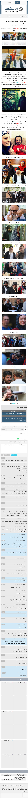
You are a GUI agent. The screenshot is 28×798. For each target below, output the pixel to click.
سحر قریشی (5, 427)
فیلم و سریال (14, 25)
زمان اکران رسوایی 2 (13, 427)
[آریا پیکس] (14, 9)
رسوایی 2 (17, 28)
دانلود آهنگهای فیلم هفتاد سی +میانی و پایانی (7, 774)
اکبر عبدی (17, 82)
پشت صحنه (3, 429)
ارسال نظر (13, 454)
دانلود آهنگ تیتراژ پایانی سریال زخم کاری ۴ (20, 774)
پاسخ (2, 457)
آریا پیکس (14, 403)
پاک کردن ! (6, 454)
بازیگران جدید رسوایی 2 (22, 427)
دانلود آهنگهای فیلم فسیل (7, 779)
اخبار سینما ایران (20, 25)
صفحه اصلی (17, 2)
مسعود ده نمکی (10, 429)
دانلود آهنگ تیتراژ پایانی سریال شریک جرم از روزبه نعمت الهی (20, 778)
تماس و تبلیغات (11, 2)
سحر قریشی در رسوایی (19, 429)
